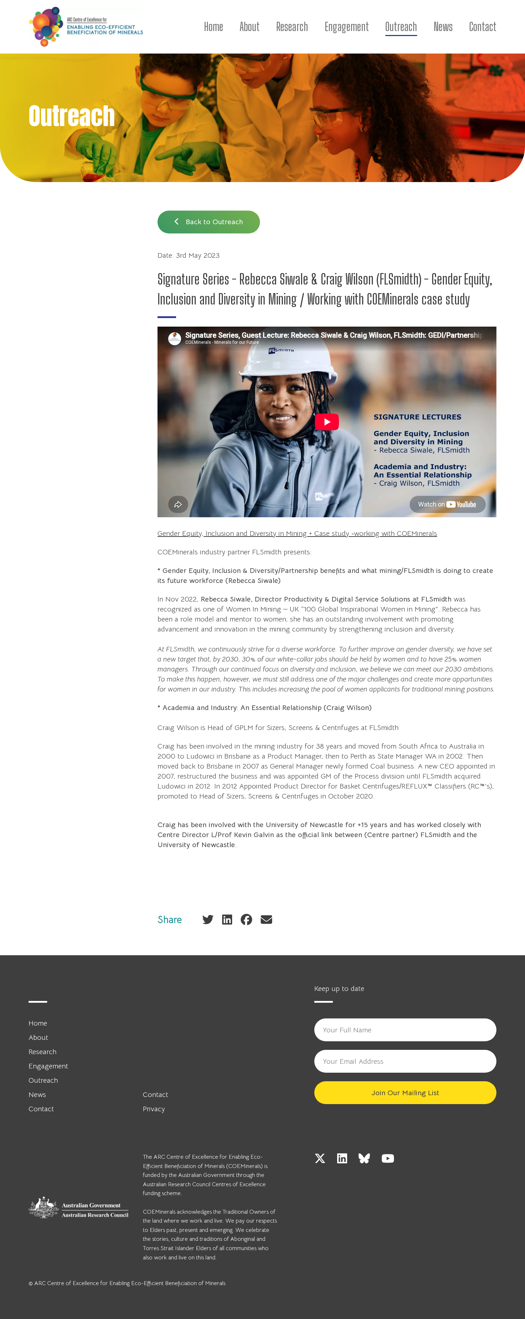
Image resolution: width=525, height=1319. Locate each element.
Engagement (347, 27)
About (250, 27)
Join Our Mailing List (405, 1092)
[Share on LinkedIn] (227, 920)
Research (292, 27)
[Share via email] (266, 920)
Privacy (154, 1108)
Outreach (401, 27)
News (443, 27)
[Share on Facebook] (246, 920)
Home (213, 27)
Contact (482, 27)
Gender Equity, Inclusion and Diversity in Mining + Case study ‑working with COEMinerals (297, 533)
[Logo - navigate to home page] (86, 27)
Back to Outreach (213, 221)
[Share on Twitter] (208, 920)
